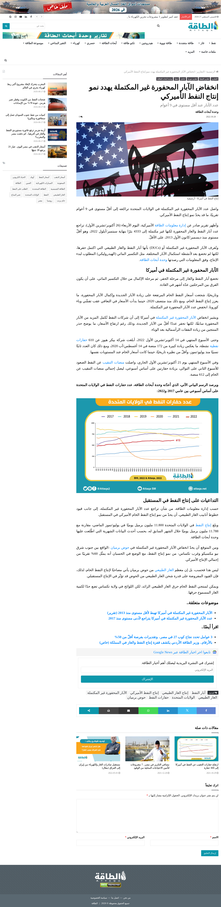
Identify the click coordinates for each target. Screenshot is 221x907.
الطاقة (18, 183)
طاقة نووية (166, 43)
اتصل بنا (115, 897)
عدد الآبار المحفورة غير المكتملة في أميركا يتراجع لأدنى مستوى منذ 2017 (160, 618)
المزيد (191, 51)
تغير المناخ (15, 195)
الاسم (214, 837)
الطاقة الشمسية (58, 189)
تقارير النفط (204, 79)
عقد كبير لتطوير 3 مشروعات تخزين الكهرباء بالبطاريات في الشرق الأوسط (138, 16)
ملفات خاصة (208, 51)
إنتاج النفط (204, 525)
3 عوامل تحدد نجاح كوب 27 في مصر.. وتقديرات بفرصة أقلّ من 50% (163, 637)
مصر (40, 200)
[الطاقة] (203, 26)
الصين (28, 183)
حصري (91, 43)
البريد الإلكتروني (135, 837)
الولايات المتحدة (183, 697)
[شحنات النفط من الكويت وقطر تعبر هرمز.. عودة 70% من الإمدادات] (57, 104)
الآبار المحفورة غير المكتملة (176, 317)
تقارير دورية (192, 79)
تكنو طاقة (129, 43)
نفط (213, 43)
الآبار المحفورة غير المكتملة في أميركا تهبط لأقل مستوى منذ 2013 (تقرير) (159, 613)
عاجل (183, 79)
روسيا (49, 200)
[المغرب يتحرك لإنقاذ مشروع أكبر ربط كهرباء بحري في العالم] (57, 89)
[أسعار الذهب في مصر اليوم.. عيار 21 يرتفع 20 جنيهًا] (57, 151)
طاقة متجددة (186, 43)
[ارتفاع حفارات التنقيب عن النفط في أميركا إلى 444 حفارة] (196, 748)
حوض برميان (120, 547)
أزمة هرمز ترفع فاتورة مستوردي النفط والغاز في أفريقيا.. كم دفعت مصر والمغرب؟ (25, 133)
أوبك (32, 177)
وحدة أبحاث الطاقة (164, 79)
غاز (202, 43)
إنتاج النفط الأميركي (144, 693)
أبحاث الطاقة (109, 43)
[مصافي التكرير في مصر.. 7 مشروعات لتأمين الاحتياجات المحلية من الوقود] (147, 748)
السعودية (61, 183)
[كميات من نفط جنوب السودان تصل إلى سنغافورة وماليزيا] (57, 119)
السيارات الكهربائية (44, 183)
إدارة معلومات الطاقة (170, 225)
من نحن (127, 897)
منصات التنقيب (113, 362)
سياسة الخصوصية (98, 897)
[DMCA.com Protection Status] (110, 885)
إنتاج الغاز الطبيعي (175, 693)
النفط (46, 195)
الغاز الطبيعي (164, 570)
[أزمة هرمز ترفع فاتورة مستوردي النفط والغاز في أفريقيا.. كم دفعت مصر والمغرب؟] (57, 135)
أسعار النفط (44, 177)
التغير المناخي (58, 43)
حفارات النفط (159, 697)
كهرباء (76, 43)
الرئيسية (211, 71)
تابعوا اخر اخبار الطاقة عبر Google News (182, 652)
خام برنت (61, 200)
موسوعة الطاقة (34, 43)
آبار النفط (198, 693)
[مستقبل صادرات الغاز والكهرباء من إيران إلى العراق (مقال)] (98, 748)
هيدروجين (147, 43)
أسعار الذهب (59, 177)
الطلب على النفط (19, 189)
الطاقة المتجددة (39, 189)
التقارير (201, 71)
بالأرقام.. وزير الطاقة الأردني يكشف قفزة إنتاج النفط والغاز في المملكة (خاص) (155, 642)
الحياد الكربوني (19, 177)
